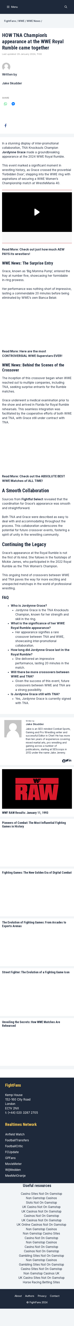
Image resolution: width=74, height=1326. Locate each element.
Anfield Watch (15, 1134)
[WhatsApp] (5, 103)
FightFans (10, 20)
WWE (21, 20)
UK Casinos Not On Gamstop (41, 1211)
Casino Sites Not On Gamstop (41, 1193)
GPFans (10, 1158)
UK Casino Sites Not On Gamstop (41, 1277)
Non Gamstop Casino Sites (41, 1233)
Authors (29, 1296)
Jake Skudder (12, 83)
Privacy (42, 1296)
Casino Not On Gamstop (41, 1238)
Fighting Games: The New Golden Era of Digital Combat (37, 872)
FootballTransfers (17, 1140)
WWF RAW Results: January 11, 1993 (25, 812)
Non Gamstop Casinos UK (41, 1273)
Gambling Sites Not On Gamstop (41, 1255)
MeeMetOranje (15, 1175)
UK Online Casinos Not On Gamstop (41, 1224)
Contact (54, 1296)
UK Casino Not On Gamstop (41, 1207)
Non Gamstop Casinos (41, 1198)
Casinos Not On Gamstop (41, 1216)
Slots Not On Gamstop (41, 1202)
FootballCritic (14, 1146)
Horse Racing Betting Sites (41, 1282)
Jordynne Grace (14, 152)
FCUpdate (12, 1152)
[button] (65, 7)
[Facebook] (5, 125)
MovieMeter (13, 1164)
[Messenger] (13, 103)
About (18, 1296)
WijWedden (13, 1170)
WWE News (33, 20)
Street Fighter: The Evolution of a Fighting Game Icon (36, 972)
